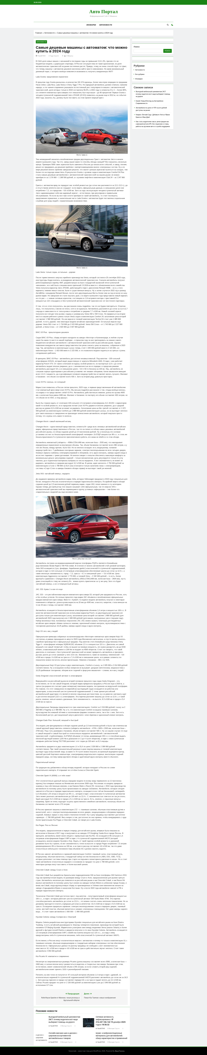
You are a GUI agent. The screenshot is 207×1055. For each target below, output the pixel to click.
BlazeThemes (119, 1051)
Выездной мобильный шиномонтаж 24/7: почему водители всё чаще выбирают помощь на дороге (64, 1019)
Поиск (137, 47)
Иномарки (91, 25)
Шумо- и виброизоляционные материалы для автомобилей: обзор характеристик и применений (111, 1035)
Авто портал (103, 11)
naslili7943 (41, 56)
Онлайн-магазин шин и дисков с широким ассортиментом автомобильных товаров (63, 1035)
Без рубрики (139, 74)
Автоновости (105, 25)
